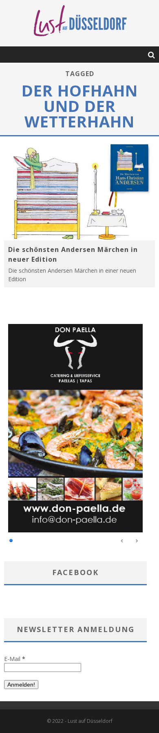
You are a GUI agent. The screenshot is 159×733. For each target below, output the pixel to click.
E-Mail (14, 659)
